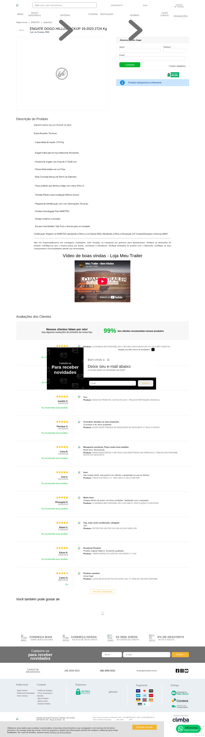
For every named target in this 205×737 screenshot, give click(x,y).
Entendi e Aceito (144, 727)
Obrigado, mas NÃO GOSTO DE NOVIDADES (134, 350)
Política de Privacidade (60, 732)
